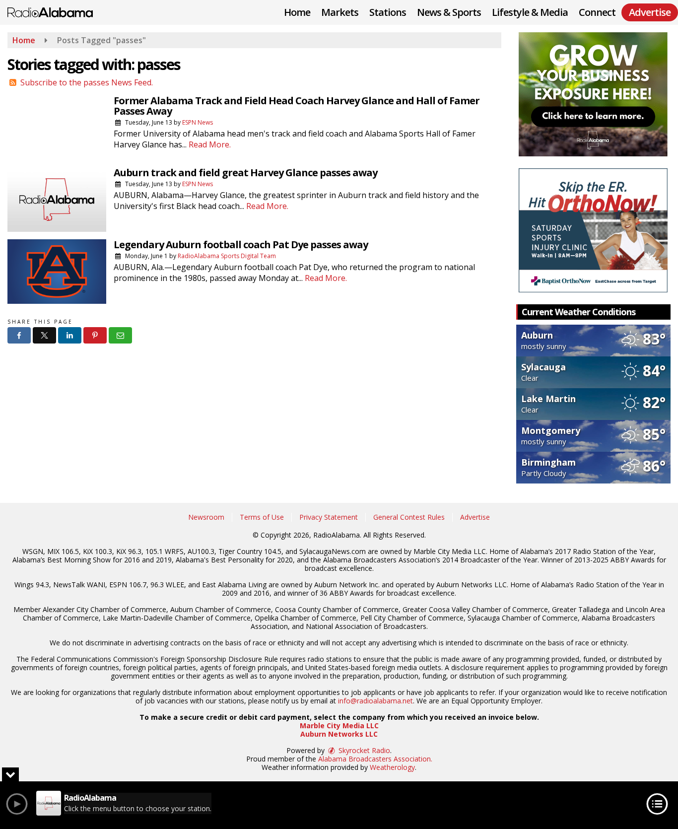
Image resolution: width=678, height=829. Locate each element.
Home (297, 12)
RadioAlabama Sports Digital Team (227, 256)
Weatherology (392, 767)
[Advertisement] (593, 94)
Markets (339, 12)
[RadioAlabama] (57, 11)
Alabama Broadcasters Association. (375, 758)
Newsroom (206, 517)
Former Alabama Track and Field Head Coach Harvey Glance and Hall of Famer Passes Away (296, 106)
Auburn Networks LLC (339, 734)
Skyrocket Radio (363, 750)
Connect (597, 12)
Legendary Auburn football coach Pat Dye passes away (241, 244)
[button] (19, 335)
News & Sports (449, 12)
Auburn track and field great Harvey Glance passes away (245, 172)
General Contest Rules (409, 517)
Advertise (475, 517)
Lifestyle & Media (530, 12)
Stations (387, 12)
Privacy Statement (328, 517)
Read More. (210, 144)
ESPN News (197, 122)
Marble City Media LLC (339, 725)
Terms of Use (262, 517)
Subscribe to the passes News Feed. (86, 82)
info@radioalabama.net (375, 700)
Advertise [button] (650, 12)
